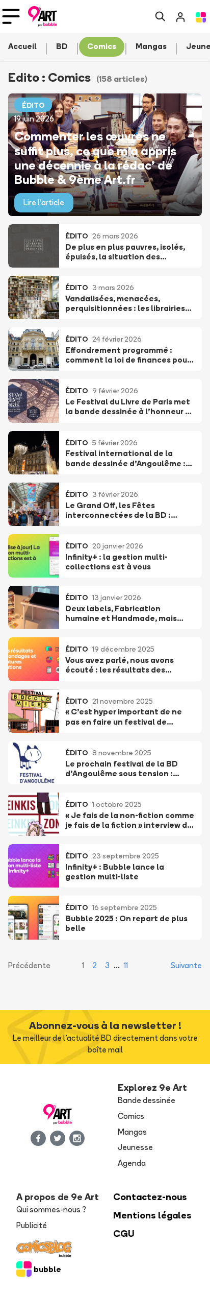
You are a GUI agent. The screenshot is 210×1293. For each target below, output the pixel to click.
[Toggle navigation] (11, 16)
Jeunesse (135, 1147)
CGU (124, 1233)
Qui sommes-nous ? (51, 1209)
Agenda (132, 1163)
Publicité (31, 1225)
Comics (131, 1116)
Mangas (132, 1132)
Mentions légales (152, 1215)
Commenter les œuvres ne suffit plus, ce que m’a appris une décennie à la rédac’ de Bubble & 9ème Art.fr (95, 157)
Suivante (186, 965)
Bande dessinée (146, 1100)
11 (126, 965)
